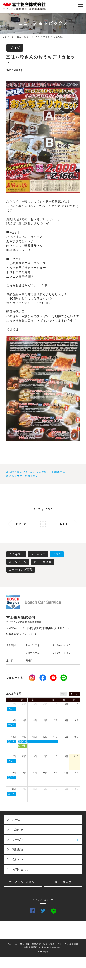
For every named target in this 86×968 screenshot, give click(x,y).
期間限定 (32, 475)
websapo (43, 951)
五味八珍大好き (18, 472)
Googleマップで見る (20, 633)
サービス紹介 (43, 562)
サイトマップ (63, 882)
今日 (63, 693)
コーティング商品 (21, 569)
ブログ (15, 48)
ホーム (16, 819)
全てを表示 (16, 554)
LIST (43, 524)
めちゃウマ (16, 475)
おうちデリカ (41, 472)
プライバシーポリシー (23, 882)
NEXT (65, 524)
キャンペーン (18, 562)
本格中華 (59, 472)
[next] (77, 694)
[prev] (71, 694)
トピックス (38, 554)
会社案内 (17, 859)
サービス (17, 839)
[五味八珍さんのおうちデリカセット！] (43, 137)
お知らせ (17, 829)
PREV (21, 524)
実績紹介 (17, 849)
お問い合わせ (20, 869)
